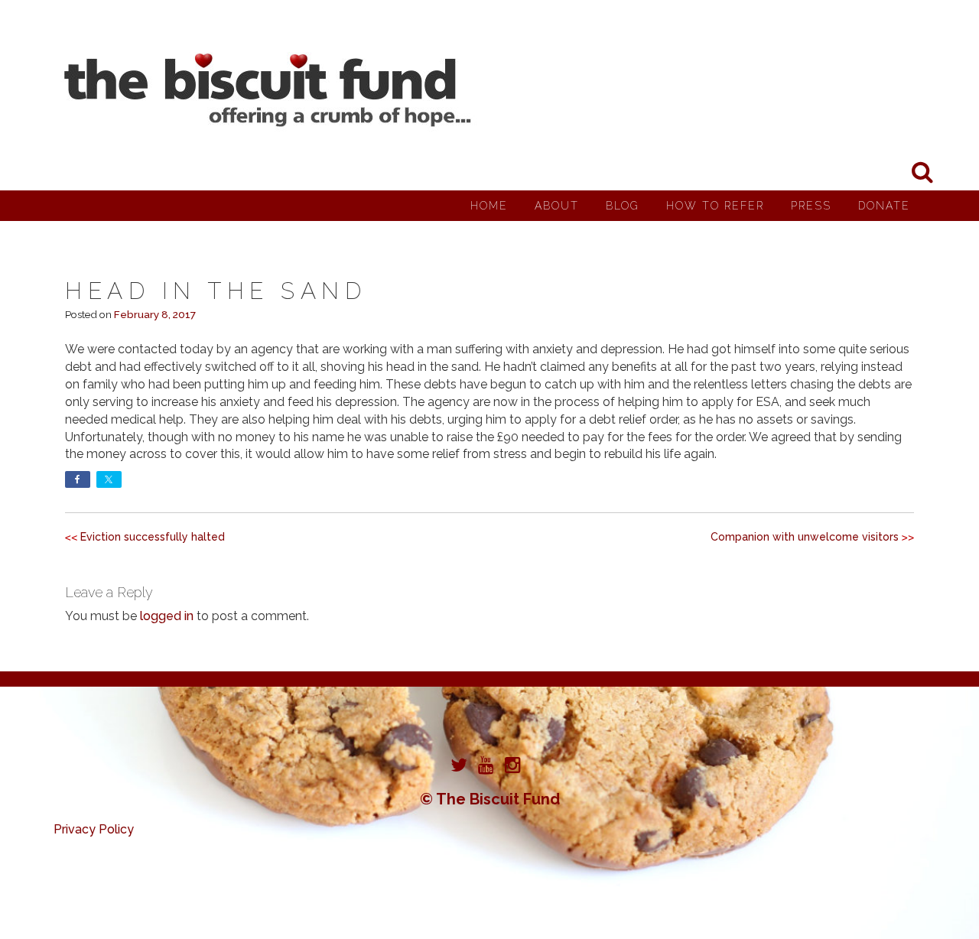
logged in (167, 616)
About (557, 206)
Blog (622, 206)
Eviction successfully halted (152, 537)
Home (489, 206)
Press (811, 206)
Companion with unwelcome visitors (805, 537)
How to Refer (715, 206)
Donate (884, 206)
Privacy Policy (94, 829)
